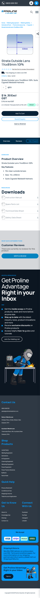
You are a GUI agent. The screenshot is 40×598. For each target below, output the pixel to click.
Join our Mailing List (12, 339)
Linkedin (24, 521)
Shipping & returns (7, 493)
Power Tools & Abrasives (8, 470)
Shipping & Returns (11, 559)
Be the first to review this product (23, 69)
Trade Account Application (9, 496)
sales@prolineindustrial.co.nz (10, 411)
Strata (4, 76)
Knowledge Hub (6, 515)
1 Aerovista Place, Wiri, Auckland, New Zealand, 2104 (12, 431)
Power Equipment (6, 467)
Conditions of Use (7, 491)
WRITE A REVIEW (20, 256)
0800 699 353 (11, 3)
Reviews (19, 141)
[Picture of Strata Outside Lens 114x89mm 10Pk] (20, 44)
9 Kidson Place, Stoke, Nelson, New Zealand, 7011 (11, 420)
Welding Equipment (7, 453)
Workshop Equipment (7, 464)
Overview (6, 141)
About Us (4, 512)
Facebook (25, 512)
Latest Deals (5, 450)
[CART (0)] (36, 3)
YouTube (24, 515)
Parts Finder (5, 475)
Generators (5, 456)
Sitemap (4, 518)
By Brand (4, 473)
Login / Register (31, 3)
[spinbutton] (4, 87)
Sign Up (8, 576)
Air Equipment (5, 458)
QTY (9, 87)
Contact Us (5, 521)
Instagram (25, 518)
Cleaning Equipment (7, 461)
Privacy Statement (7, 488)
